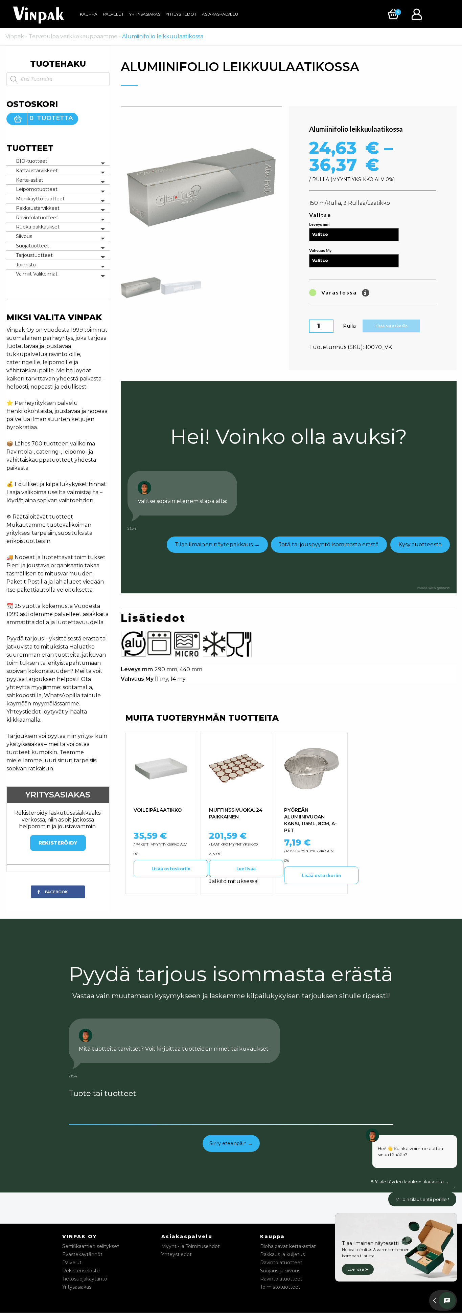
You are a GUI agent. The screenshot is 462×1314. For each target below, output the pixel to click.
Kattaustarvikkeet (37, 171)
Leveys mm (319, 224)
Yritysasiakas (144, 14)
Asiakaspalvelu (220, 14)
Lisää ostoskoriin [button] (171, 868)
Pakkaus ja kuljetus (282, 1254)
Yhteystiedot (181, 14)
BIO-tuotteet (31, 161)
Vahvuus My (320, 250)
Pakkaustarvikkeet (38, 208)
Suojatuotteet (32, 246)
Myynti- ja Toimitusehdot (190, 1246)
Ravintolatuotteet (37, 218)
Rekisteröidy (58, 843)
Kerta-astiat (29, 180)
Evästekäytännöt (82, 1254)
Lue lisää (246, 868)
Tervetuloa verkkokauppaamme (73, 36)
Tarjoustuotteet (34, 255)
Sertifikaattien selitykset (90, 1246)
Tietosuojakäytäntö (84, 1279)
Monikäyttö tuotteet (40, 199)
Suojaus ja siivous (280, 1271)
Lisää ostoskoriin (391, 325)
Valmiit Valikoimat (36, 274)
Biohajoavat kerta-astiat (288, 1246)
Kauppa (88, 14)
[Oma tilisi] (418, 13)
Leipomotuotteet (36, 189)
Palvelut (113, 14)
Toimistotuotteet (280, 1287)
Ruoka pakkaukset (38, 227)
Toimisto (26, 265)
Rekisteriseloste (81, 1271)
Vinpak (14, 36)
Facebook (56, 891)
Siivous (24, 236)
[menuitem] (88, 14)
